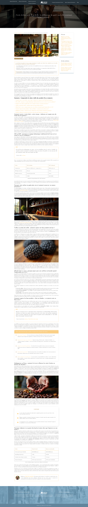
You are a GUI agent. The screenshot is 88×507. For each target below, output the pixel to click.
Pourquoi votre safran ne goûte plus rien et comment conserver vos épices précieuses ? (32, 103)
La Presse (23, 155)
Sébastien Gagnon (29, 476)
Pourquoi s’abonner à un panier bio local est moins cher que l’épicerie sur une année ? (32, 112)
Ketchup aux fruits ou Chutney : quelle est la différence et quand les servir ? (66, 53)
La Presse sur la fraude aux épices (25, 222)
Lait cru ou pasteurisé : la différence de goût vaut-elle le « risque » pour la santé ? (66, 45)
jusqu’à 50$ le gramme (24, 190)
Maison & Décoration (23, 1)
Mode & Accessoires (32, 1)
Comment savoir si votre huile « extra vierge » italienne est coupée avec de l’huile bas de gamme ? (34, 100)
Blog (78, 2)
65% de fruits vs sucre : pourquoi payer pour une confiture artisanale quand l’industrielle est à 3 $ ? (34, 107)
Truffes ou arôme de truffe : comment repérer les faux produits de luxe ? (29, 105)
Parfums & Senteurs (32, 3)
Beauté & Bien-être (13, 1)
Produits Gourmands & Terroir (57, 2)
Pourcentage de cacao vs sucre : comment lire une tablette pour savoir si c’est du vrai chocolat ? (66, 42)
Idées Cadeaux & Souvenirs (70, 2)
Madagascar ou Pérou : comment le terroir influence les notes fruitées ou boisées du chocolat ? (34, 110)
